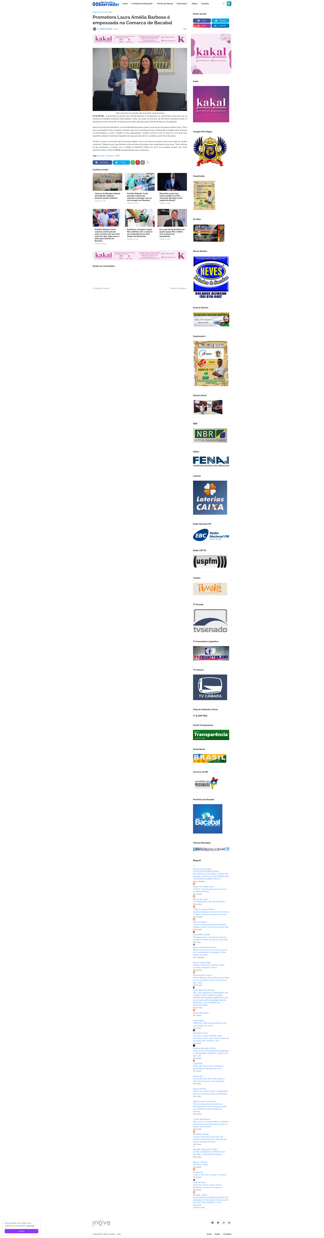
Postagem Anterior (101, 288)
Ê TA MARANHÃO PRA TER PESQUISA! (209, 902)
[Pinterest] (138, 162)
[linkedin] (229, 1223)
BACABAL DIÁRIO (200, 1195)
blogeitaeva (198, 1172)
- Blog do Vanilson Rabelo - (204, 909)
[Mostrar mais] (147, 162)
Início (209, 1234)
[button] (224, 3)
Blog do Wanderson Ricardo (204, 947)
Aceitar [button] (21, 1231)
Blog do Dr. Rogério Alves (203, 887)
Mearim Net (198, 1076)
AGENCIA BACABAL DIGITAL (204, 1048)
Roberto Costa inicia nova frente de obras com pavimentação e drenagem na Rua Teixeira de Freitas (210, 952)
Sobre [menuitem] (195, 3)
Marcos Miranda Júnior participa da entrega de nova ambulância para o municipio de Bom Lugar (211, 980)
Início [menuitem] (125, 3)
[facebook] (212, 1223)
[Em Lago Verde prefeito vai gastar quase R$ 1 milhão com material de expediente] (172, 218)
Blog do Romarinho (201, 1013)
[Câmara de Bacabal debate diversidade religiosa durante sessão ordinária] (107, 182)
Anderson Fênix (199, 1182)
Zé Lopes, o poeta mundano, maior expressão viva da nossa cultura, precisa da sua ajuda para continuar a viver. (211, 1038)
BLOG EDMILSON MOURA (204, 990)
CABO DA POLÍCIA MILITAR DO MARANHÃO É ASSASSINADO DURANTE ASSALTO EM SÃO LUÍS (211, 1053)
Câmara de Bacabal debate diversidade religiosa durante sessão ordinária (107, 195)
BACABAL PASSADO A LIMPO (205, 1149)
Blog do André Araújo (202, 963)
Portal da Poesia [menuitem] (165, 3)
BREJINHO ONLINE (201, 1134)
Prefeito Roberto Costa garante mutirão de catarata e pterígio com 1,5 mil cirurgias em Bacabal (139, 196)
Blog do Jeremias (200, 1162)
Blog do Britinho (199, 1089)
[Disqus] (140, 321)
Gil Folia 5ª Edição (200, 1165)
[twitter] (218, 1223)
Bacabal (108, 12)
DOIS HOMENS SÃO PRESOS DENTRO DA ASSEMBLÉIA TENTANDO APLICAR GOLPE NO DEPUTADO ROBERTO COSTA (210, 1200)
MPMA (117, 156)
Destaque (110, 156)
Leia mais (30, 1226)
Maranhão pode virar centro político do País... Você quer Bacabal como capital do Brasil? (170, 196)
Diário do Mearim (200, 922)
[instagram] (223, 1223)
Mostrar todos (199, 1207)
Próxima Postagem (178, 288)
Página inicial (98, 12)
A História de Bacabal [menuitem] (141, 3)
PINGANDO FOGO (200, 1033)
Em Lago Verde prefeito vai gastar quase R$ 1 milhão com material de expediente (172, 232)
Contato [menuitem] (205, 3)
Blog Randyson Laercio (202, 975)
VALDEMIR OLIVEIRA (201, 935)
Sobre (217, 1234)
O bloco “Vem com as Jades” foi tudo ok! (210, 1175)
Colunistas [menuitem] (181, 3)
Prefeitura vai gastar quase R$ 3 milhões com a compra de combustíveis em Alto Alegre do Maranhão (140, 232)
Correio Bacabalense (201, 1119)
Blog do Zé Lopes (200, 899)
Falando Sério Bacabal (202, 869)
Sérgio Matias (198, 1021)
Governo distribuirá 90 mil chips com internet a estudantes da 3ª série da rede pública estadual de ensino (210, 1139)
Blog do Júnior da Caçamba (204, 1101)
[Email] (142, 162)
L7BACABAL (198, 1064)
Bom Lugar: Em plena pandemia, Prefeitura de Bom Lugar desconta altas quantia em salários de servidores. (211, 1124)
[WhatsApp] (133, 162)
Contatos (227, 1234)
